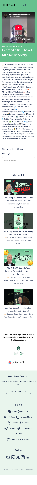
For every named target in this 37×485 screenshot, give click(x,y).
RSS (20, 434)
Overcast (12, 428)
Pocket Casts (26, 428)
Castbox (15, 423)
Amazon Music (26, 417)
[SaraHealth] (18, 363)
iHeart (26, 423)
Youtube (12, 417)
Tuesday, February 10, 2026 (12, 46)
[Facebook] (13, 457)
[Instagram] (23, 457)
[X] (18, 457)
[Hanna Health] (18, 350)
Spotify (25, 411)
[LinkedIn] (28, 457)
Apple (14, 411)
